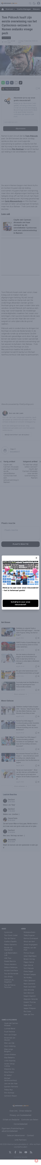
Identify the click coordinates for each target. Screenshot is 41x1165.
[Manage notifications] (36, 1160)
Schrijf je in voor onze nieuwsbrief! (20, 603)
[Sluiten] (36, 558)
